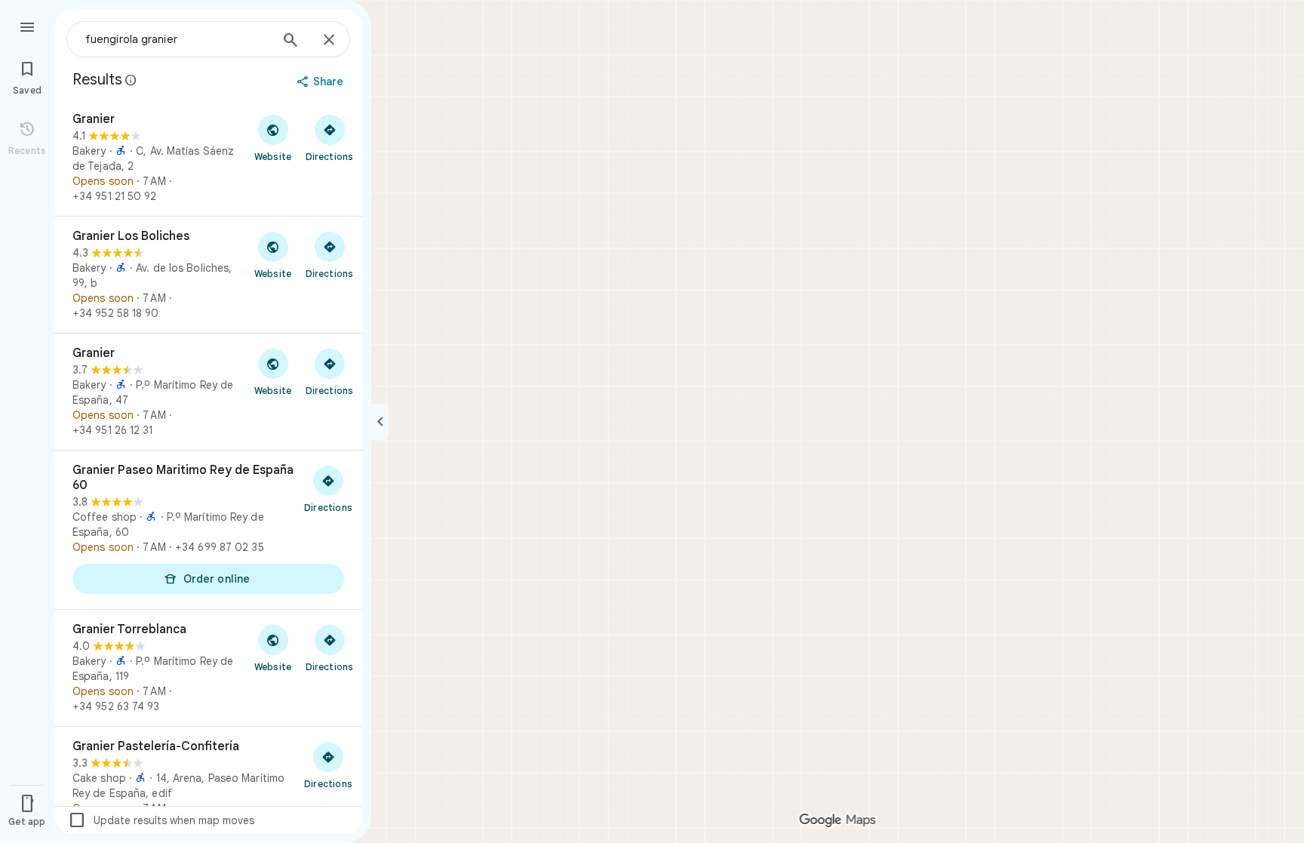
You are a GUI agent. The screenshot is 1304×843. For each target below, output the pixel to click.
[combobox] (177, 39)
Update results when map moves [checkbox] (161, 820)
